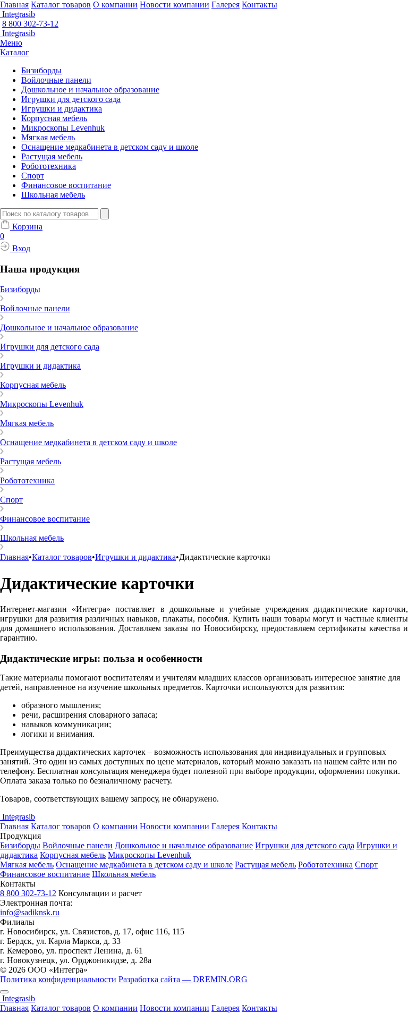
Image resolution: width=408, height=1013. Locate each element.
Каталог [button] (14, 52)
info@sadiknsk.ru (30, 912)
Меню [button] (11, 42)
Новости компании (174, 4)
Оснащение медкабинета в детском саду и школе (109, 146)
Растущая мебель (51, 156)
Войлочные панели (56, 79)
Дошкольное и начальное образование (90, 89)
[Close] (4, 991)
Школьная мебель (53, 194)
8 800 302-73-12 (30, 23)
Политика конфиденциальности (58, 979)
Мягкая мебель (48, 137)
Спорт (32, 175)
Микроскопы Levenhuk (63, 127)
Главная (14, 4)
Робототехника (48, 166)
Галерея (225, 4)
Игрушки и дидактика (61, 108)
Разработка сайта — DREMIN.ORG (183, 979)
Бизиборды (41, 70)
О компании (115, 4)
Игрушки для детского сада (71, 99)
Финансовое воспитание (66, 185)
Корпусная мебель (54, 118)
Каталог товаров (61, 4)
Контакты (259, 4)
